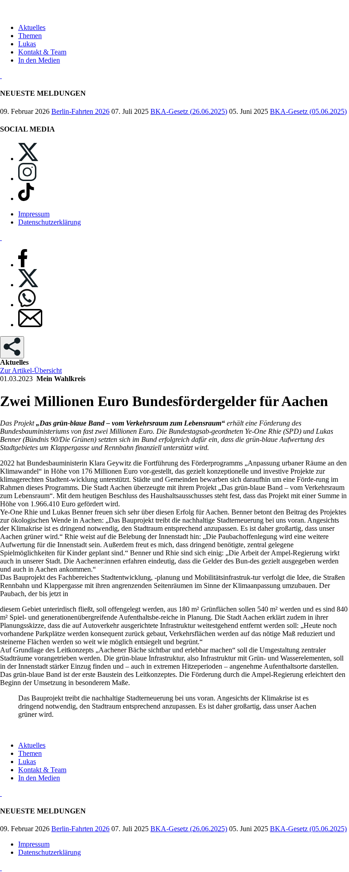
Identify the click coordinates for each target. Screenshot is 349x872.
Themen (30, 35)
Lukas (27, 44)
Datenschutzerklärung (49, 222)
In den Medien (39, 60)
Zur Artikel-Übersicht (31, 370)
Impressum (34, 214)
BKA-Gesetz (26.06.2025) (188, 111)
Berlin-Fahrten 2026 (80, 111)
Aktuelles (31, 27)
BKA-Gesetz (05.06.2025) (308, 111)
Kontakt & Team (42, 52)
